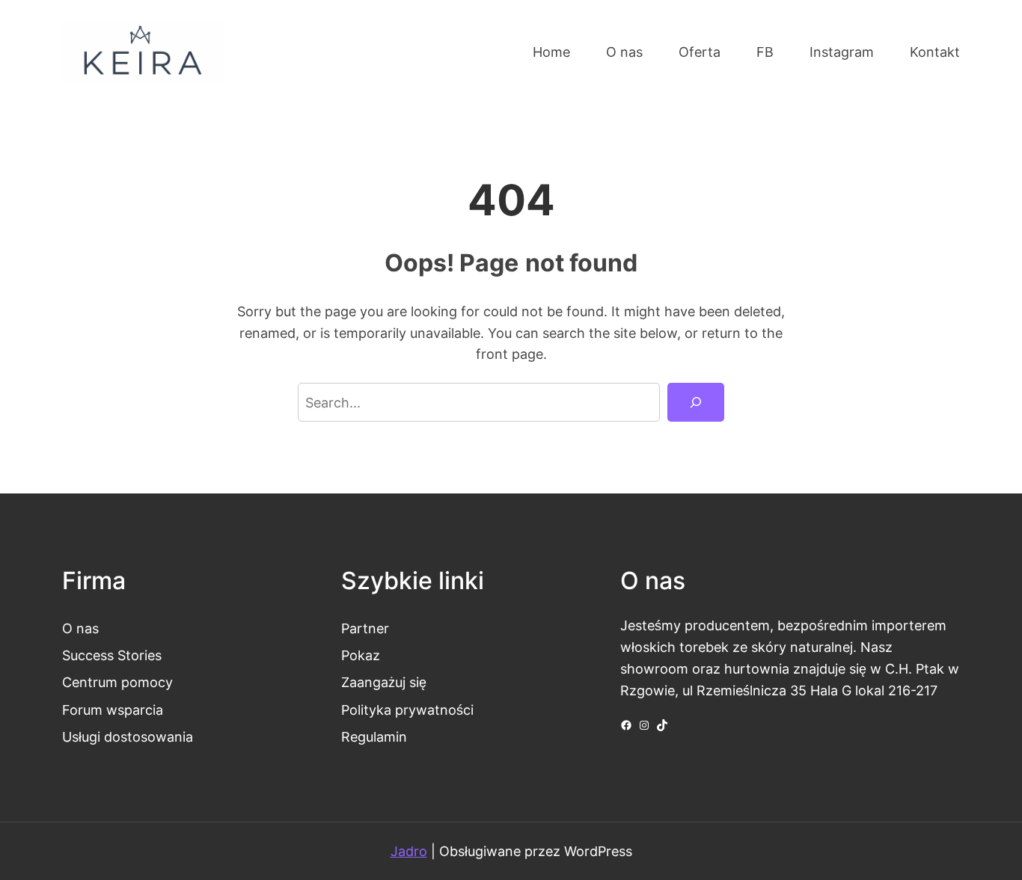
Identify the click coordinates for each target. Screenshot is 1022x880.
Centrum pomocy (117, 682)
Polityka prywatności (407, 709)
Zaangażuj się (383, 682)
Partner (365, 628)
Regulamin (374, 736)
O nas (80, 628)
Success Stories (112, 655)
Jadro (409, 851)
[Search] (695, 402)
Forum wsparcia (112, 709)
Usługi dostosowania (127, 736)
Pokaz (360, 655)
